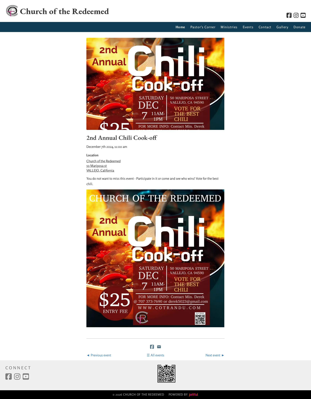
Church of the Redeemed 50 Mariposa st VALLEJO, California (103, 165)
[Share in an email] (159, 347)
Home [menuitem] (180, 27)
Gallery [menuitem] (282, 27)
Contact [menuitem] (265, 27)
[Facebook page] (289, 15)
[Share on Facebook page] (152, 347)
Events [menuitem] (248, 27)
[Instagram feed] (296, 15)
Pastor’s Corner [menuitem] (203, 27)
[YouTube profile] (303, 15)
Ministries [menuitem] (229, 27)
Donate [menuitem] (300, 27)
